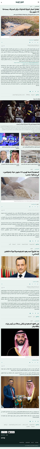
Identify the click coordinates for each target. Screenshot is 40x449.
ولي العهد (5, 424)
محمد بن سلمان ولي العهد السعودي (19, 94)
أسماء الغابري (35, 281)
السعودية (32, 94)
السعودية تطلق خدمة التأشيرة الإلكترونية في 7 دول (31, 147)
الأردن (10, 244)
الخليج (31, 6)
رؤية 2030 (28, 94)
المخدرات (18, 244)
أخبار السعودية (32, 244)
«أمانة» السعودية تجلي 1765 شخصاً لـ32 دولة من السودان (28, 124)
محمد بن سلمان (25, 424)
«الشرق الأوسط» (31, 39)
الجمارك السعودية (25, 244)
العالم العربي (36, 6)
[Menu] (38, 2)
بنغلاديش (28, 426)
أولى (33, 316)
